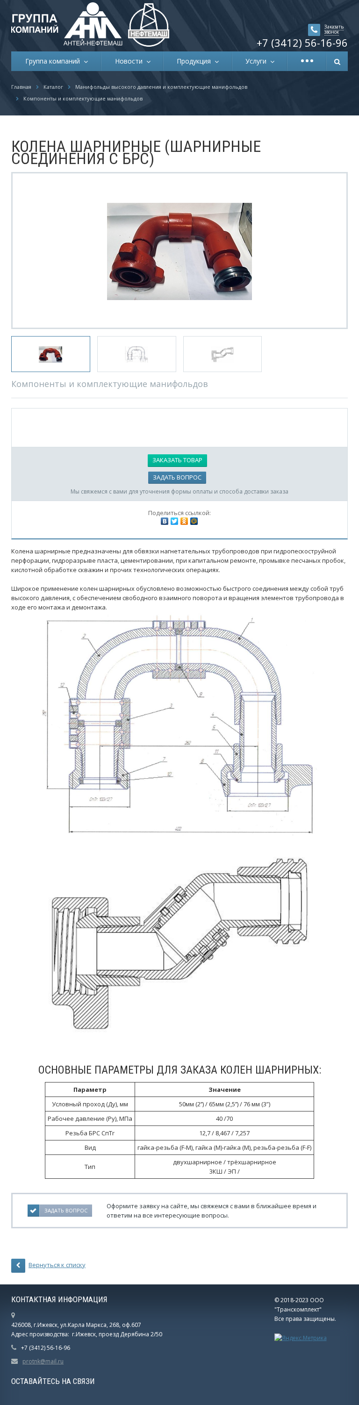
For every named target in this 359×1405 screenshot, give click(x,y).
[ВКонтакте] (164, 521)
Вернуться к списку (57, 1265)
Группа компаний (54, 61)
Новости (130, 61)
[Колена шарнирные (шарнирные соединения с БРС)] (179, 250)
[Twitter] (174, 521)
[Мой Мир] (194, 521)
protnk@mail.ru (43, 1361)
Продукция (196, 61)
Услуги (257, 61)
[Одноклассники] (184, 521)
